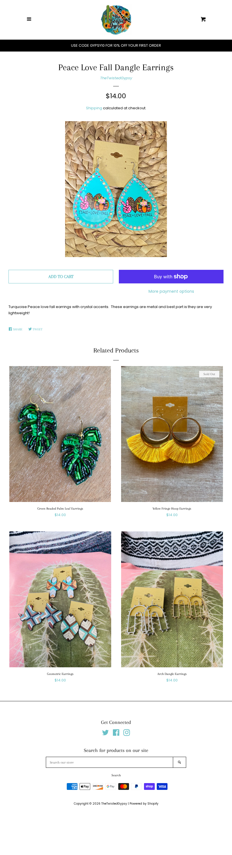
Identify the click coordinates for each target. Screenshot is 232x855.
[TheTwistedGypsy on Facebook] (116, 734)
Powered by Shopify (144, 803)
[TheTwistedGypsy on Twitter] (105, 734)
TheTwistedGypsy (116, 78)
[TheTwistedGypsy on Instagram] (126, 734)
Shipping (94, 108)
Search (116, 775)
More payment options (171, 291)
